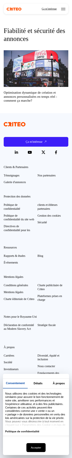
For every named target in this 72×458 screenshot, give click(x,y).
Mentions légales (13, 292)
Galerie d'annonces (15, 182)
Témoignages (11, 175)
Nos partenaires (46, 175)
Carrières (9, 355)
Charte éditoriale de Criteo (19, 299)
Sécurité (42, 222)
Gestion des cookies (49, 215)
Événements (11, 262)
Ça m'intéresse (49, 9)
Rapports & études (14, 255)
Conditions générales (16, 285)
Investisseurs (11, 369)
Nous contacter (46, 366)
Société (8, 362)
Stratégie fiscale (46, 325)
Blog (40, 255)
